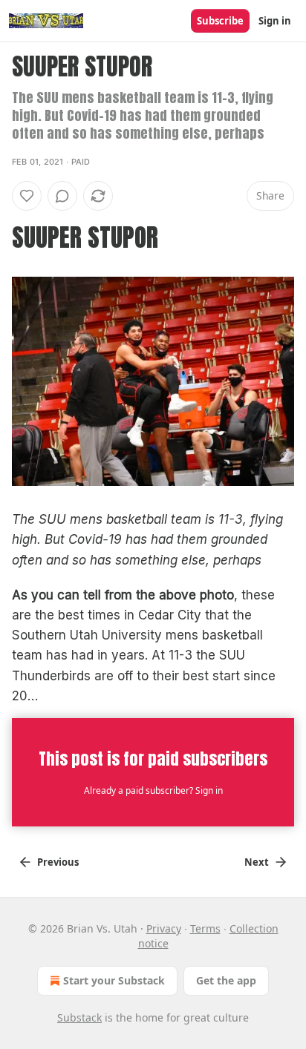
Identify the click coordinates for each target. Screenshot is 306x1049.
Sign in (274, 20)
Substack (79, 1017)
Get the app (226, 980)
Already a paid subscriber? (153, 790)
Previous (58, 862)
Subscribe (220, 20)
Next (256, 862)
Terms (205, 928)
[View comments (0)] (62, 196)
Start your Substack (114, 980)
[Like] (27, 196)
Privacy (163, 928)
